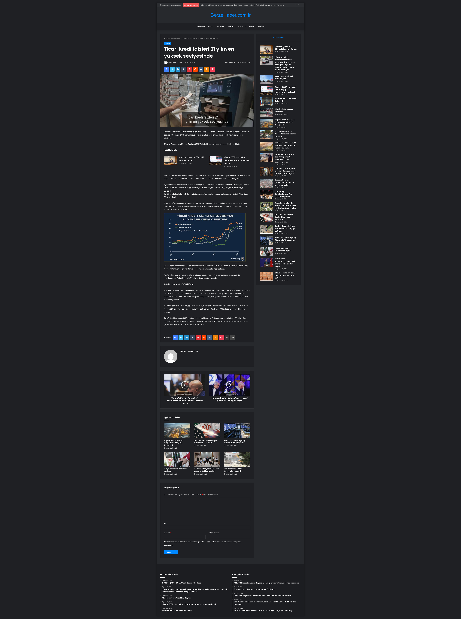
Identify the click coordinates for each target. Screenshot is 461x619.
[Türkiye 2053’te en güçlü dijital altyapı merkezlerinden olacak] (215, 160)
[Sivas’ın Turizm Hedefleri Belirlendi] (266, 101)
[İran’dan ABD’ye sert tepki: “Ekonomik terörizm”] (207, 430)
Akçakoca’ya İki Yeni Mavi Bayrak (212, 5)
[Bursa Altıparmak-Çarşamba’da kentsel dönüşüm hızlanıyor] (266, 183)
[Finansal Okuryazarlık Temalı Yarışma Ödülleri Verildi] (207, 459)
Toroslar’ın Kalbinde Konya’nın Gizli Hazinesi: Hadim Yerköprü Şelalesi (285, 205)
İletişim (261, 26)
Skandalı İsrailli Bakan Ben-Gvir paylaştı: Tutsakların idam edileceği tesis (284, 158)
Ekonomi (220, 26)
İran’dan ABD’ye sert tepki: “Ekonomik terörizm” (205, 441)
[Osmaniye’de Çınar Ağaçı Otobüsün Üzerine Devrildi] (266, 134)
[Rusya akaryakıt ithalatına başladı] (177, 459)
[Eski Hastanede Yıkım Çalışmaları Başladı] (237, 459)
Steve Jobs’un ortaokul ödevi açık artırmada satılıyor (285, 275)
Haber (210, 26)
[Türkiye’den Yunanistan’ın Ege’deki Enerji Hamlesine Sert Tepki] (266, 262)
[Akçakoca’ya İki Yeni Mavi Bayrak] (266, 79)
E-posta (167, 533)
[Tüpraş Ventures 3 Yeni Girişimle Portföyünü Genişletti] (177, 430)
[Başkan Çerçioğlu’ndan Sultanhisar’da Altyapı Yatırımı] (266, 229)
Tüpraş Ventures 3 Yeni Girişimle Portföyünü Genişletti (174, 442)
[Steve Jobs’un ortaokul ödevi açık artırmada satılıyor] (266, 276)
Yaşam (251, 26)
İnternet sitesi (214, 533)
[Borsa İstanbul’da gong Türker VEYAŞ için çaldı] (237, 430)
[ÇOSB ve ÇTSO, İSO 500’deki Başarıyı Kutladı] (170, 160)
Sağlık (230, 26)
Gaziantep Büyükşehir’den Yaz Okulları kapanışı (283, 194)
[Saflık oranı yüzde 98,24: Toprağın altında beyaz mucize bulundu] (266, 146)
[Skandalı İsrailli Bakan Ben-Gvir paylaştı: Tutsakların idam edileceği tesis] (266, 157)
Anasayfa (201, 26)
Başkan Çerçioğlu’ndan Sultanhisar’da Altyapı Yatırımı (285, 228)
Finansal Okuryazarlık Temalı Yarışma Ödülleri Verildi (206, 470)
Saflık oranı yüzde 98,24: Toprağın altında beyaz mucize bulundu (285, 145)
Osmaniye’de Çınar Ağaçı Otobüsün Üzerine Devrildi (285, 134)
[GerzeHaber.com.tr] (230, 15)
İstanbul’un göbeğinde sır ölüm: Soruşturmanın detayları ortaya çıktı (285, 171)
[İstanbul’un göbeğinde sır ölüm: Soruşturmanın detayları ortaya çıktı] (266, 171)
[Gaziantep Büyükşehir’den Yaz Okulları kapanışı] (266, 194)
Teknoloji (241, 26)
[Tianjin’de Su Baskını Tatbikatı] (266, 112)
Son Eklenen (278, 37)
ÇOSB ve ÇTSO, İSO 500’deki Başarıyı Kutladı (286, 47)
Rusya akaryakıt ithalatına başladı (175, 470)
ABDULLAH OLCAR (175, 62)
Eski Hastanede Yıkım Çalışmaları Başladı (233, 470)
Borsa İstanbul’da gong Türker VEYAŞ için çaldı (234, 441)
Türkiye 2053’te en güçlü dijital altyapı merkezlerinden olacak (237, 160)
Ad (165, 524)
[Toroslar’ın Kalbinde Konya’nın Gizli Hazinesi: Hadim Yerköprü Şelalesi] (266, 206)
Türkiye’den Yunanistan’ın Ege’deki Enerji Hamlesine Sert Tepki (285, 263)
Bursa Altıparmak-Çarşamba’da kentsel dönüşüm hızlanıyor (284, 182)
